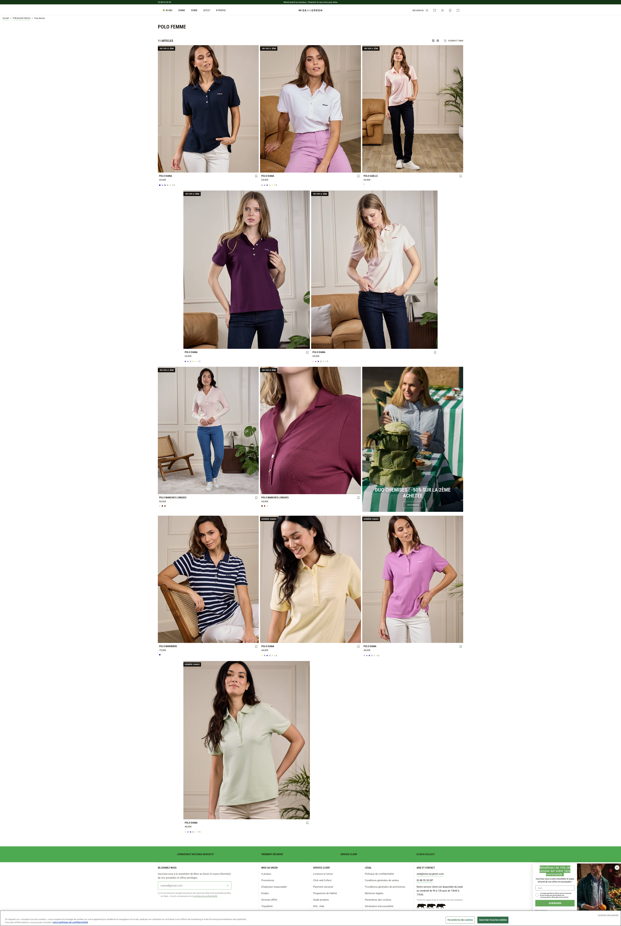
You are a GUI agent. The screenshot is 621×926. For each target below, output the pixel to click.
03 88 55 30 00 (164, 2)
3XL (168, 169)
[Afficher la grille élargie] (433, 41)
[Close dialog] (617, 867)
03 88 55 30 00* (425, 880)
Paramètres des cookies (378, 899)
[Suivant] (256, 108)
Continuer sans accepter (608, 915)
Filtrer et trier (455, 40)
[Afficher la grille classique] (438, 41)
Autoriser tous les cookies (493, 919)
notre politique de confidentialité (70, 922)
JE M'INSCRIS (555, 903)
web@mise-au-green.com (430, 873)
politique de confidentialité (205, 896)
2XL (248, 163)
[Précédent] (160, 108)
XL (228, 163)
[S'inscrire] (227, 885)
